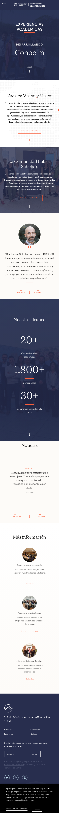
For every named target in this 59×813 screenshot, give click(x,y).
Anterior (21, 293)
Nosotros (29, 583)
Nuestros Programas (29, 130)
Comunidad (35, 730)
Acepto (37, 809)
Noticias (34, 734)
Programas (8, 734)
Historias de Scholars (29, 198)
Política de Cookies (16, 809)
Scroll (29, 67)
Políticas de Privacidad (14, 765)
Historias (29, 679)
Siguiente (38, 293)
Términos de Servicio (13, 768)
